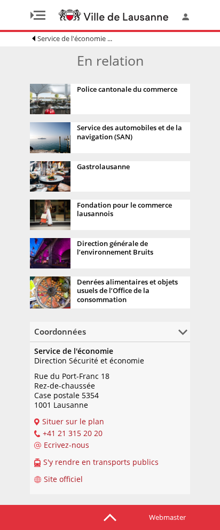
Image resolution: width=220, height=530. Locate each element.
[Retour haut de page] (110, 516)
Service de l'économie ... (74, 38)
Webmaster (167, 517)
